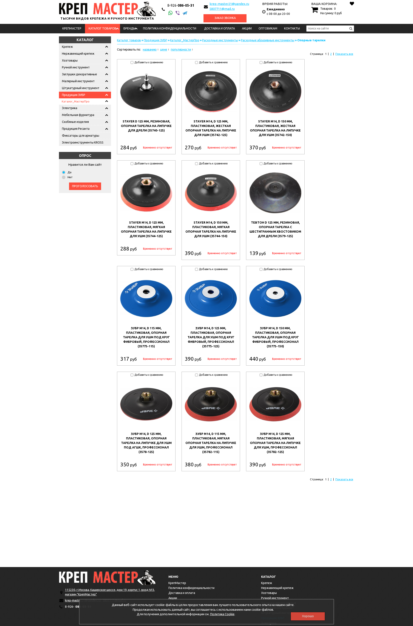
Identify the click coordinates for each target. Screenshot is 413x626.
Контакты (292, 28)
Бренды (129, 28)
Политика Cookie (222, 614)
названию (150, 49)
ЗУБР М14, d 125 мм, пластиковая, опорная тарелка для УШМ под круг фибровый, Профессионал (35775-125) (211, 337)
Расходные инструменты (220, 40)
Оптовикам (268, 28)
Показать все (344, 53)
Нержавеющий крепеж (78, 53)
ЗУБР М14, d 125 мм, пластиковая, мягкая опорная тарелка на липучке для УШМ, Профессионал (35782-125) (275, 443)
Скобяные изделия (75, 122)
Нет (70, 177)
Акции (247, 28)
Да (69, 172)
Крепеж (67, 46)
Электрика (69, 108)
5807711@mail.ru (222, 9)
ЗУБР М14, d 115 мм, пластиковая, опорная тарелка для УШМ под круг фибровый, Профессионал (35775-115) (146, 337)
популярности (181, 49)
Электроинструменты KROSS (82, 142)
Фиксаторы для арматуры (80, 135)
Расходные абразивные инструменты (267, 40)
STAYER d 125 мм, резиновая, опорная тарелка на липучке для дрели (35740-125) (146, 126)
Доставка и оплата (219, 28)
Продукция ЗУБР (73, 95)
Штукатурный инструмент (80, 88)
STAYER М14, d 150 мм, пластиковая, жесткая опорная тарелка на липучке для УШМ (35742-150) (275, 128)
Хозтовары (70, 60)
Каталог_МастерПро (75, 101)
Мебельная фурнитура (78, 115)
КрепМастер (71, 28)
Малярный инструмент (78, 81)
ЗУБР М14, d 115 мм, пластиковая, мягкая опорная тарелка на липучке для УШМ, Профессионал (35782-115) (210, 443)
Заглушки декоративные (79, 74)
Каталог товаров (102, 28)
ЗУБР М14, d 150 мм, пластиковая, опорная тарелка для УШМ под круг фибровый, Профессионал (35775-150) (275, 337)
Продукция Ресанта (75, 128)
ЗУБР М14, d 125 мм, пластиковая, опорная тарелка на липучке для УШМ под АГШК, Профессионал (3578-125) (146, 443)
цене (163, 49)
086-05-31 (180, 5)
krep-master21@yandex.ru (229, 4)
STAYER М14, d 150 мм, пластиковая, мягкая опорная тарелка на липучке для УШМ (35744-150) (210, 229)
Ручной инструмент (76, 67)
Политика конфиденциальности (169, 28)
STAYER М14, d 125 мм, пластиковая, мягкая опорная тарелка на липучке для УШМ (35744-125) (146, 229)
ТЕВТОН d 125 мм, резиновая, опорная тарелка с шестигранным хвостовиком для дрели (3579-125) (275, 229)
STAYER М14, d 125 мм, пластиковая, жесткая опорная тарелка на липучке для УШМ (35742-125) (210, 128)
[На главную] (107, 577)
